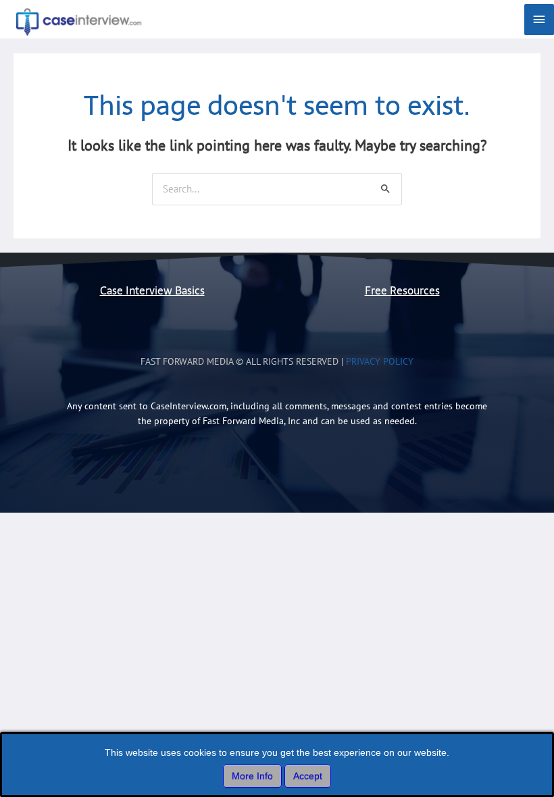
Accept (307, 776)
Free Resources (402, 291)
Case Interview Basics (152, 291)
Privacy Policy (379, 361)
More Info (252, 776)
